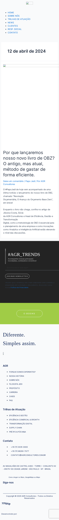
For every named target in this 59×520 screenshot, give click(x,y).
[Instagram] (4, 488)
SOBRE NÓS (13, 16)
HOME (11, 12)
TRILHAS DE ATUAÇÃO (19, 19)
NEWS (11, 22)
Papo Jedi (30, 181)
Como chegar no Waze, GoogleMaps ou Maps (24, 477)
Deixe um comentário (13, 181)
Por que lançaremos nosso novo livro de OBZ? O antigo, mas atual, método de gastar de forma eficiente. (29, 163)
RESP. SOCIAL (15, 29)
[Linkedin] (13, 488)
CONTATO (13, 32)
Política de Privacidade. (20, 287)
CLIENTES (13, 26)
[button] (29, 313)
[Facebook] (8, 488)
